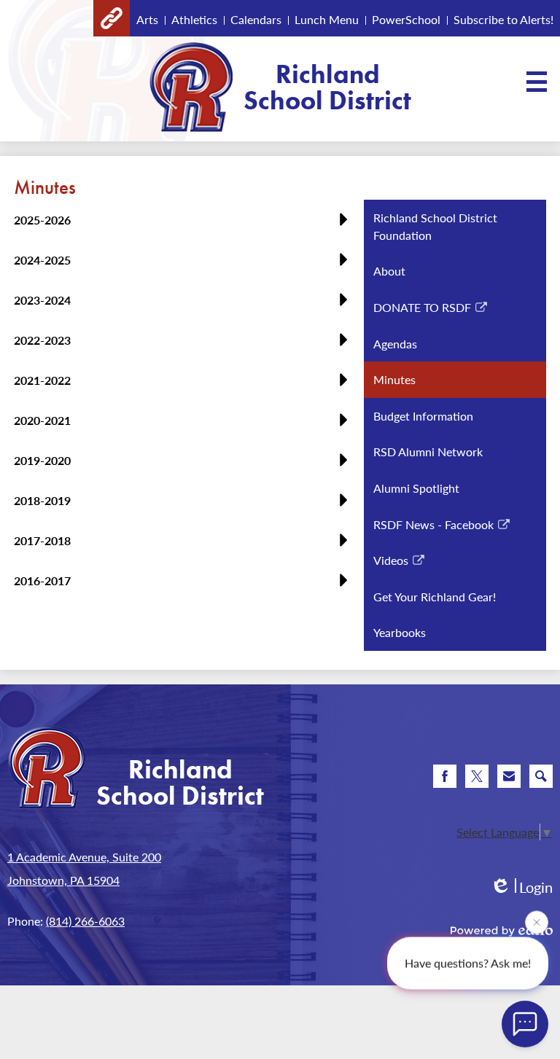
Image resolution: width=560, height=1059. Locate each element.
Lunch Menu (327, 19)
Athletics (194, 19)
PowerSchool (406, 19)
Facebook (444, 776)
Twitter (477, 776)
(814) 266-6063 (85, 921)
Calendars (255, 19)
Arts (147, 19)
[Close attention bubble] (536, 922)
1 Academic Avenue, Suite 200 (84, 856)
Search (541, 776)
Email (509, 776)
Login (521, 887)
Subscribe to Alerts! (503, 19)
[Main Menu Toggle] (537, 82)
